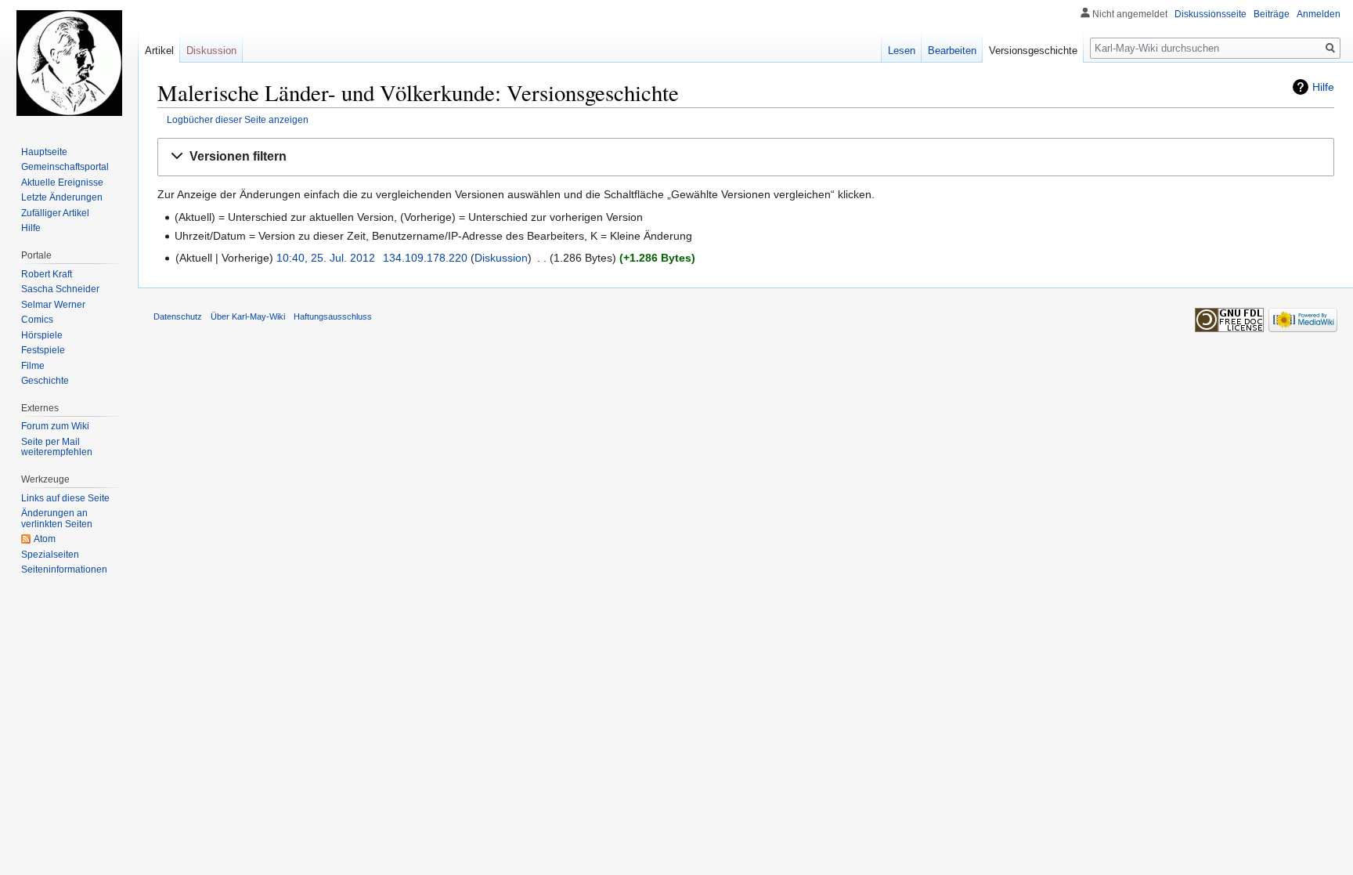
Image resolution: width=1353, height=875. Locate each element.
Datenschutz (177, 316)
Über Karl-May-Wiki (248, 316)
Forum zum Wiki (55, 426)
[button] (746, 157)
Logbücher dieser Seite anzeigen (237, 119)
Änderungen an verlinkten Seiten (56, 519)
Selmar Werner (53, 304)
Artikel (159, 50)
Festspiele (43, 350)
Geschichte (45, 380)
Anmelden (1318, 14)
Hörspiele (42, 335)
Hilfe (1323, 87)
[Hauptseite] (69, 62)
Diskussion (501, 257)
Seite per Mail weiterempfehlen (56, 447)
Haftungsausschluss (333, 316)
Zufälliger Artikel (55, 213)
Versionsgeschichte (1033, 50)
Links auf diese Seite (65, 498)
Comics (37, 319)
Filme (33, 365)
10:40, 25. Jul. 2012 (325, 257)
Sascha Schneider (60, 289)
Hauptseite (44, 151)
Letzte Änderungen (62, 197)
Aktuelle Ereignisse (62, 182)
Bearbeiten (952, 50)
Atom (45, 538)
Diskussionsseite (1210, 14)
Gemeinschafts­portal (65, 166)
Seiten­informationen (64, 569)
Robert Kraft (46, 274)
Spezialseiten (50, 554)
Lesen (901, 50)
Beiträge (1272, 14)
